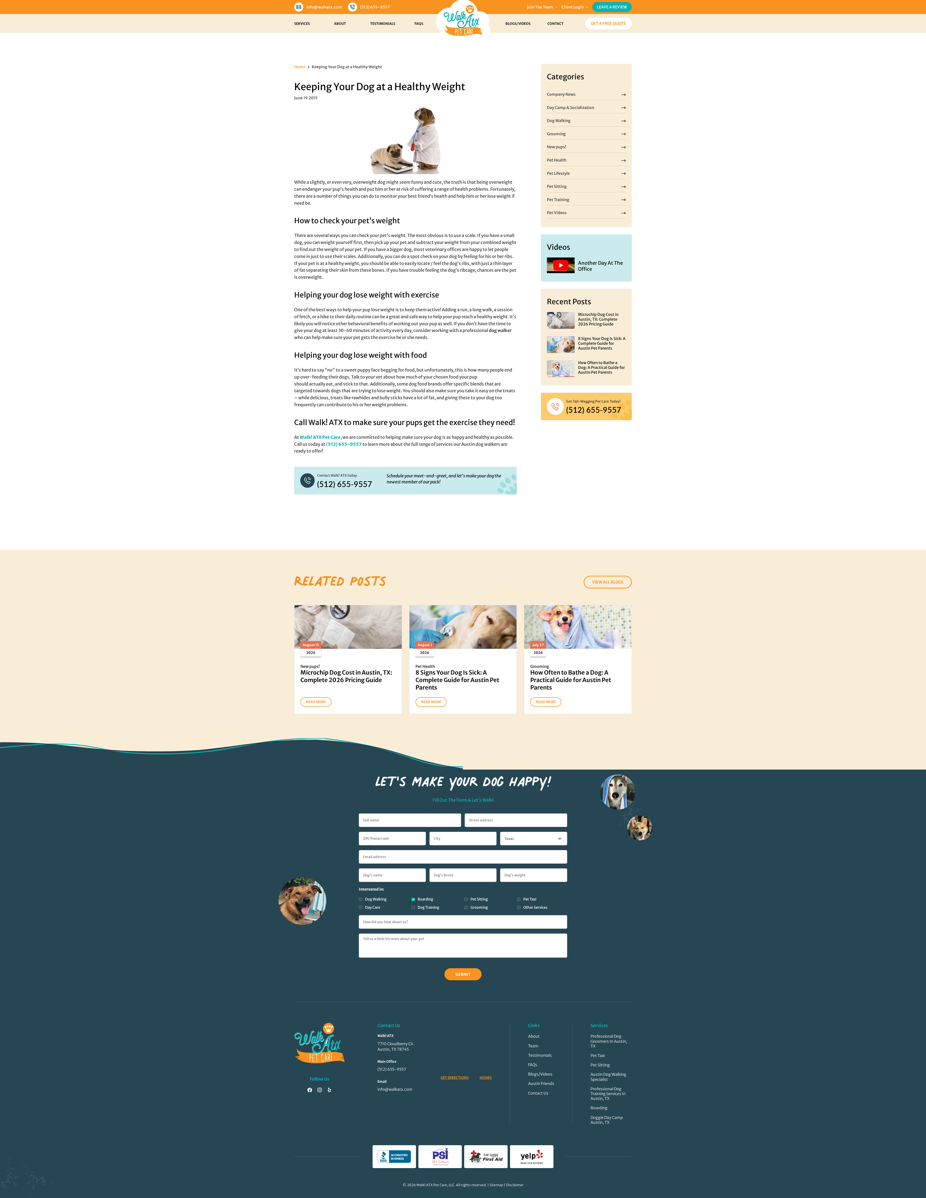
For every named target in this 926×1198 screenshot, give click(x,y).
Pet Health (556, 160)
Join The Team (540, 7)
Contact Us (538, 1093)
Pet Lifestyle (558, 173)
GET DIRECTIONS (455, 1077)
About (340, 23)
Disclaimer (515, 1185)
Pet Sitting (557, 186)
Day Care (372, 907)
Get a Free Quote (608, 23)
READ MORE (316, 702)
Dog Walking (559, 120)
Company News (561, 94)
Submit (463, 974)
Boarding (425, 899)
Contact (555, 23)
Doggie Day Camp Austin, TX (607, 1120)
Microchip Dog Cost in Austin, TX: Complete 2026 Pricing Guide (598, 319)
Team (533, 1045)
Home (300, 66)
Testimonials (382, 23)
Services (302, 23)
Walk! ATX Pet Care (320, 437)
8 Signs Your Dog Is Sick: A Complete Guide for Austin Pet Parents (602, 343)
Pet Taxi (529, 899)
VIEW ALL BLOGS (607, 582)
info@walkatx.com (324, 7)
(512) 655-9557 (375, 7)
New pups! (556, 146)
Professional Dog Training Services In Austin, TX (608, 1093)
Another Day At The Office (600, 266)
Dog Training (428, 907)
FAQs (419, 23)
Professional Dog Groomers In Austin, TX (609, 1041)
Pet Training (558, 199)
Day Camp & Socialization (570, 107)
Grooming (556, 133)
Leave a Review (612, 7)
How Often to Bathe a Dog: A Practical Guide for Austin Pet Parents (601, 367)
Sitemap (496, 1185)
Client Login (573, 7)
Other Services (535, 907)
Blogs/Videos (518, 23)
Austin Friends (541, 1083)
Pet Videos (557, 212)
